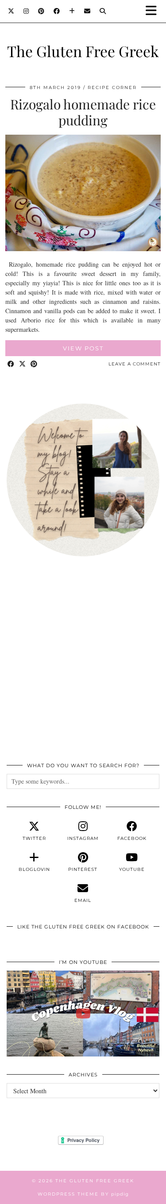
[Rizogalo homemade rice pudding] (83, 249)
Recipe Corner (112, 87)
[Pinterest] (41, 11)
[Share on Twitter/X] (22, 364)
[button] (154, 11)
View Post (83, 348)
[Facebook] (57, 11)
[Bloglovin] (72, 11)
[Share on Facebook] (11, 364)
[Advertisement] (83, 664)
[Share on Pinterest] (34, 364)
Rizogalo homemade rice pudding (83, 112)
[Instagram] (26, 11)
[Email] (87, 11)
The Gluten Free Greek (83, 51)
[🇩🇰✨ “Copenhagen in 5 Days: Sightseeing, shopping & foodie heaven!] (83, 1013)
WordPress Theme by (83, 1194)
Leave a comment (134, 364)
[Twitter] (11, 11)
